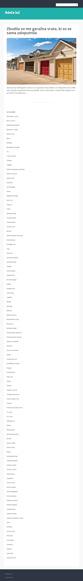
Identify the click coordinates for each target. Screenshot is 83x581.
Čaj (8, 152)
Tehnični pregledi (12, 505)
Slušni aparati (11, 474)
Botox (8, 138)
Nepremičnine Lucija (13, 319)
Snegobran (10, 478)
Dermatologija (11, 187)
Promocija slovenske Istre (14, 408)
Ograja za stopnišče (13, 341)
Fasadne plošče (11, 218)
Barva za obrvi (11, 121)
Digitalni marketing (12, 196)
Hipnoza (9, 231)
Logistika (9, 297)
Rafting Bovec (11, 421)
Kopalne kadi (10, 275)
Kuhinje (9, 284)
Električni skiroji (11, 213)
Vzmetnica (10, 544)
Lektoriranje (10, 293)
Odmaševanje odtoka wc (14, 333)
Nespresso (10, 324)
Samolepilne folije (12, 456)
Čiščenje (9, 160)
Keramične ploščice (12, 258)
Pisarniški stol (11, 372)
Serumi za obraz (11, 469)
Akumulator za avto (12, 116)
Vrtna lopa (10, 536)
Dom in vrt (10, 200)
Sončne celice (11, 483)
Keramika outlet (11, 262)
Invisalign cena (11, 244)
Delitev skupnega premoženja (16, 169)
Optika (9, 355)
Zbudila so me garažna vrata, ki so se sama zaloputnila (39, 30)
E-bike (8, 209)
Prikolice (9, 403)
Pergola (9, 368)
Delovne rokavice (12, 174)
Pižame (9, 381)
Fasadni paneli (11, 222)
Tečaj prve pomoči (12, 500)
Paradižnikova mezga (13, 363)
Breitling (9, 143)
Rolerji (9, 452)
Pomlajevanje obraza (13, 394)
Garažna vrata (11, 227)
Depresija (9, 182)
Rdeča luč (12, 12)
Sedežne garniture (12, 461)
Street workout (11, 487)
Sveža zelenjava (11, 496)
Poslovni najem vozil (13, 399)
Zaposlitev (10, 553)
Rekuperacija (11, 430)
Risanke (9, 438)
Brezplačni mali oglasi (13, 147)
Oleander (9, 346)
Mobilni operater (12, 315)
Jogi (8, 249)
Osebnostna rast (12, 359)
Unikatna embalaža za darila (15, 518)
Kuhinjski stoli (11, 288)
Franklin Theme (9, 577)
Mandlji (9, 302)
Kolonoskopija (11, 271)
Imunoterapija (11, 240)
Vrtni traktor (10, 540)
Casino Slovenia (11, 156)
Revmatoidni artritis (13, 434)
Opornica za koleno (12, 350)
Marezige (9, 306)
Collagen (9, 165)
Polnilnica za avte (12, 390)
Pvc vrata (9, 416)
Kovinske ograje (11, 280)
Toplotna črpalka (12, 513)
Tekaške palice (11, 509)
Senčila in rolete (11, 465)
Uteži (8, 522)
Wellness (9, 549)
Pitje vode (10, 377)
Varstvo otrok (11, 531)
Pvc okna (9, 412)
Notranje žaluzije (12, 328)
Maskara (9, 311)
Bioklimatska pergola (13, 125)
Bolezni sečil (10, 134)
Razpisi (9, 425)
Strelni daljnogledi (12, 491)
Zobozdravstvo (11, 558)
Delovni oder (10, 178)
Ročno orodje (11, 447)
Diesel (8, 191)
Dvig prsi (9, 205)
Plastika (9, 385)
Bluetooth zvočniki (12, 129)
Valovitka (9, 527)
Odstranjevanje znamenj (14, 337)
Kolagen (9, 266)
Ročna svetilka (11, 443)
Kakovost (9, 253)
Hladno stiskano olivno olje (15, 235)
